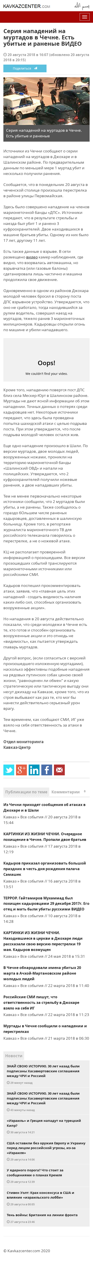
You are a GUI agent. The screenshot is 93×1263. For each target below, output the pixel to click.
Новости (13, 1055)
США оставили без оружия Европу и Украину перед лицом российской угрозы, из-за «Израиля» (46, 1151)
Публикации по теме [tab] (26, 791)
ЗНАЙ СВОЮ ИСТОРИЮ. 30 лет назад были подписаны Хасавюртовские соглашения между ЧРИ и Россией (43, 1074)
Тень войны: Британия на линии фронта (42, 1218)
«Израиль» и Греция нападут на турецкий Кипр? (44, 1126)
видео (32, 257)
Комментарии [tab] (68, 791)
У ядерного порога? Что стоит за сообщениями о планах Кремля (35, 1176)
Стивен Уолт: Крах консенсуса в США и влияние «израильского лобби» (40, 1198)
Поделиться (23, 68)
